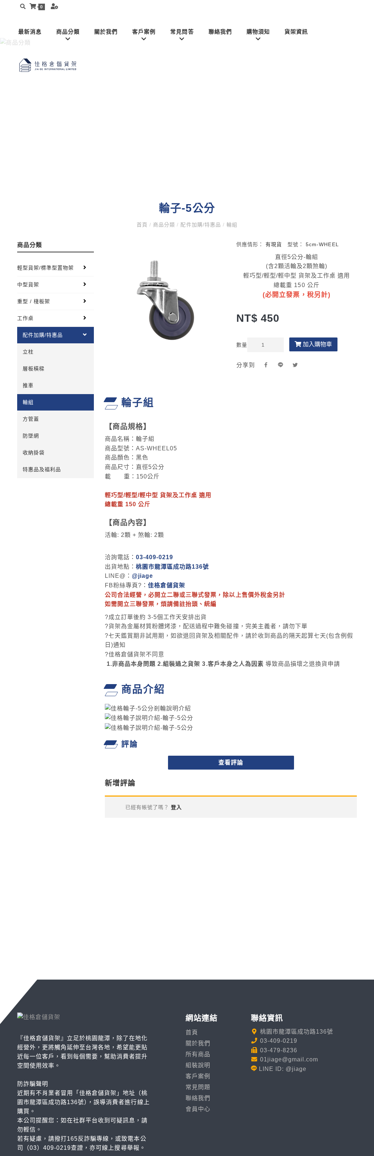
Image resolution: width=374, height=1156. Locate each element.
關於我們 (106, 31)
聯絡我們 (220, 31)
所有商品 (198, 1054)
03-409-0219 (154, 557)
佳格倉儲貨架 (166, 585)
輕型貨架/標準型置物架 (45, 268)
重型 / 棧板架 (33, 301)
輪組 (231, 225)
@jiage (142, 576)
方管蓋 (31, 419)
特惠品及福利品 (42, 469)
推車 (28, 385)
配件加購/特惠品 (200, 225)
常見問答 (182, 31)
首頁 (143, 225)
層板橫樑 (34, 368)
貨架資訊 (296, 31)
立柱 (28, 352)
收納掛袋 (34, 452)
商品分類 (68, 31)
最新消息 (30, 31)
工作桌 (25, 318)
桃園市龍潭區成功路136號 (172, 567)
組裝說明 (198, 1065)
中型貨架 (28, 284)
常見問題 (198, 1087)
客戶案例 (144, 31)
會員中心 (198, 1109)
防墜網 (31, 436)
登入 (175, 807)
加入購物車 (316, 344)
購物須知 (258, 31)
